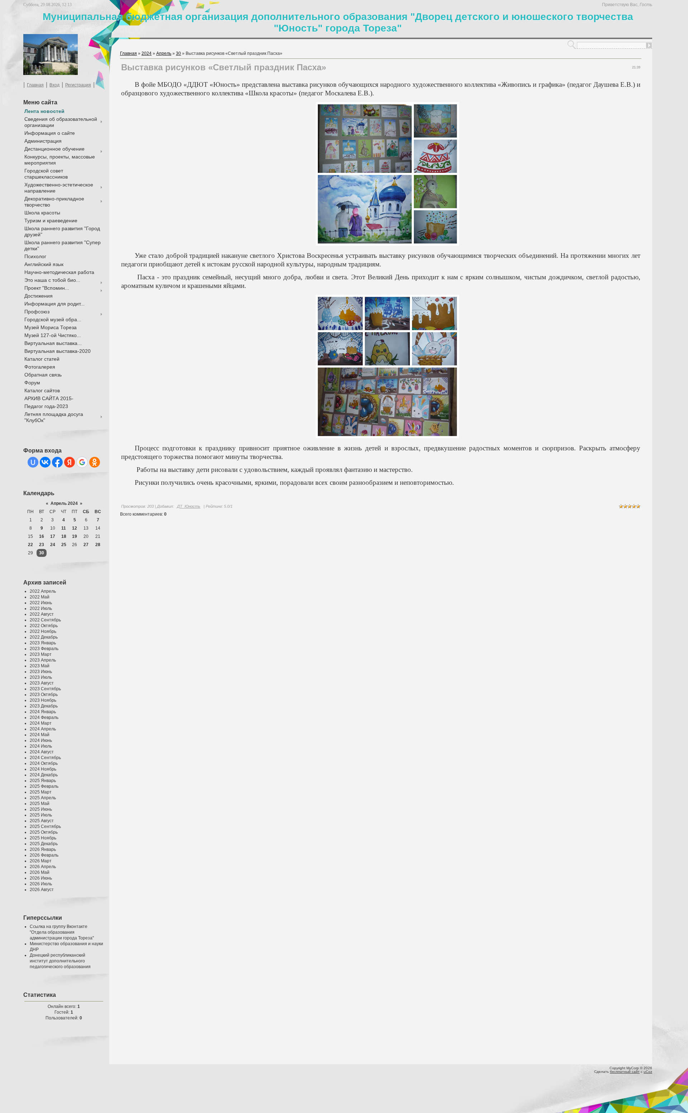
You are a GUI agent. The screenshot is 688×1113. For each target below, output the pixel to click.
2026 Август (42, 889)
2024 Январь (43, 711)
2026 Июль (41, 883)
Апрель (163, 53)
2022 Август (42, 614)
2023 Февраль (44, 648)
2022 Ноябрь (43, 631)
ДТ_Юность (188, 506)
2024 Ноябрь (43, 769)
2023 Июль (41, 677)
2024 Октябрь (44, 763)
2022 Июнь (41, 602)
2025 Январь (43, 780)
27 (86, 544)
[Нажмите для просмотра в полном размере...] (387, 244)
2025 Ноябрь (43, 837)
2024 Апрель (43, 728)
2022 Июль (41, 608)
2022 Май (39, 597)
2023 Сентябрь (45, 688)
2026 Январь (43, 849)
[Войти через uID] (33, 462)
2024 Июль (41, 746)
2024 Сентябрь (45, 757)
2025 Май (39, 803)
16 (41, 536)
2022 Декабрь (44, 637)
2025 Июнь (41, 809)
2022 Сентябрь (45, 619)
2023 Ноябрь (43, 700)
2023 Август (42, 683)
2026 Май (39, 872)
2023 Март (41, 654)
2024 (147, 53)
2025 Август (42, 820)
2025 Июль (41, 815)
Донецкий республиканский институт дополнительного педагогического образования (60, 961)
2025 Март (41, 792)
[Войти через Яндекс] (69, 462)
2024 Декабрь (44, 774)
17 (52, 536)
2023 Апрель (43, 660)
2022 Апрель (43, 591)
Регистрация (78, 84)
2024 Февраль (44, 717)
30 (41, 552)
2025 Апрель (43, 797)
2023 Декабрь (44, 706)
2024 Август (42, 751)
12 (74, 528)
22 (30, 544)
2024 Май (39, 734)
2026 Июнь (41, 878)
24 (52, 544)
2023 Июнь (41, 671)
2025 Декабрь (44, 843)
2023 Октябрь (44, 694)
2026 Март (41, 860)
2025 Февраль (44, 786)
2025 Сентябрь (45, 826)
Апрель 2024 (64, 503)
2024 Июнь (41, 740)
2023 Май (39, 665)
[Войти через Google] (82, 462)
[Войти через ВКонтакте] (45, 462)
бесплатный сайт (625, 1072)
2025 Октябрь (44, 832)
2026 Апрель (43, 866)
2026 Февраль (44, 855)
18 (63, 536)
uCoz (648, 1072)
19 (74, 536)
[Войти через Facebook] (57, 462)
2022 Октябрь (44, 625)
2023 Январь (43, 642)
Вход (54, 84)
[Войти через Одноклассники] (94, 462)
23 (41, 544)
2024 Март (41, 723)
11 (63, 528)
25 (63, 544)
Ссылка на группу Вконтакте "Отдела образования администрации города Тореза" (62, 932)
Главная (35, 84)
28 (97, 544)
